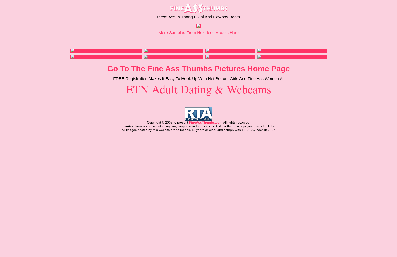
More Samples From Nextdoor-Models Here (199, 32)
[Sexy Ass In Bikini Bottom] (164, 57)
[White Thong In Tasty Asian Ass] (230, 57)
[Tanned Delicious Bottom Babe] (95, 50)
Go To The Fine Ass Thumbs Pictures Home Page (198, 68)
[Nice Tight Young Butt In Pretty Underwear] (289, 57)
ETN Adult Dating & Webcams (198, 89)
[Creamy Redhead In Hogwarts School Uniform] (106, 57)
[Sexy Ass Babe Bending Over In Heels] (173, 50)
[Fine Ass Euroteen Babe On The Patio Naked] (292, 50)
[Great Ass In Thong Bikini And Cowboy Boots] (198, 27)
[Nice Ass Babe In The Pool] (227, 50)
